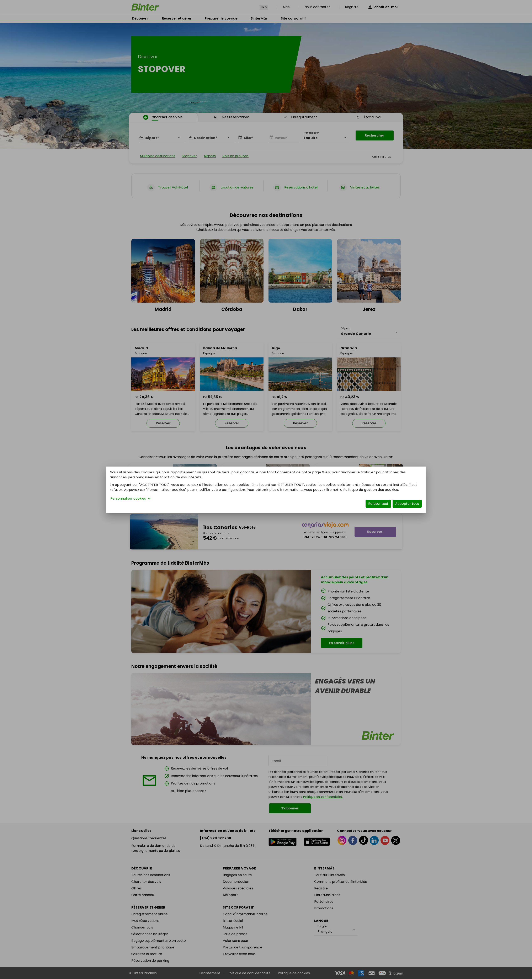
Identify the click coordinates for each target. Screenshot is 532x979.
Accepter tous (407, 503)
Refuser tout (378, 503)
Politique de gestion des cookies (370, 489)
